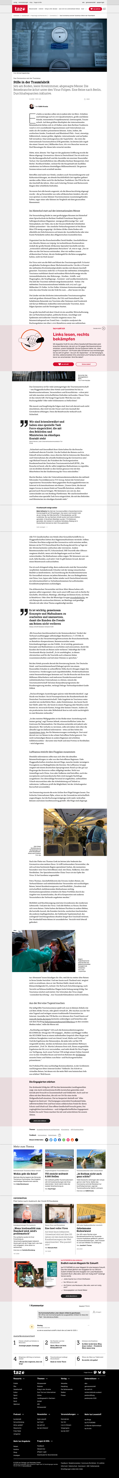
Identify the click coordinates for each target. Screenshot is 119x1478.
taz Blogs (88, 1420)
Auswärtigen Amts (37, 732)
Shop (15, 1452)
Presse (63, 1395)
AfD (38, 1404)
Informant (64, 1466)
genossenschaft (90, 1386)
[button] (104, 9)
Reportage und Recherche (39, 15)
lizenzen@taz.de (26, 1466)
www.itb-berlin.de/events (40, 1019)
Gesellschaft (25, 15)
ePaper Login (41, 1452)
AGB (88, 1466)
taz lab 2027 (65, 1431)
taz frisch (40, 1422)
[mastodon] (95, 1373)
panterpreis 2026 (91, 1398)
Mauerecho (17, 1428)
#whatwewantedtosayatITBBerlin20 (59, 1022)
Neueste (81, 1306)
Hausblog (64, 1386)
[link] (33, 9)
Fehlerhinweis (52, 1135)
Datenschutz (73, 1466)
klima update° (18, 1425)
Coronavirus (53, 15)
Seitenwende (94, 1466)
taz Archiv (88, 1428)
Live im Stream (66, 1425)
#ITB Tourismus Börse (77, 1129)
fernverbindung (18, 1422)
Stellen (63, 1392)
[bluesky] (99, 1373)
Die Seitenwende (67, 1389)
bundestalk (17, 1419)
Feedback (40, 1446)
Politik (15, 1383)
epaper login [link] (100, 2)
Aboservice (41, 1449)
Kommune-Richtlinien (89, 1463)
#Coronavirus (65, 1129)
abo (86, 1383)
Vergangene (65, 1428)
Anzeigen (16, 1455)
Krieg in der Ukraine (44, 1389)
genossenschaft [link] (90, 2)
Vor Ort (63, 1422)
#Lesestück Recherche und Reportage (48, 1129)
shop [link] (31, 2)
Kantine (16, 1449)
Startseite (16, 15)
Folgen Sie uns (88, 1372)
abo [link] (83, 2)
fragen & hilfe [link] (38, 2)
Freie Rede (17, 1431)
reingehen (16, 1434)
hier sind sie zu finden (51, 1317)
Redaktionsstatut (75, 1463)
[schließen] (104, 328)
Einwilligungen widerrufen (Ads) (72, 1469)
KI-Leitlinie (100, 1463)
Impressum (82, 1466)
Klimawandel (41, 1383)
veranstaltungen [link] (23, 2)
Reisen (15, 1446)
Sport (15, 1395)
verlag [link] (15, 2)
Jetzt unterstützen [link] (39, 1121)
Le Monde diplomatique (93, 1426)
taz (19, 1372)
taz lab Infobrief (42, 1428)
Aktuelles (64, 1383)
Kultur (15, 1392)
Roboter (40, 1386)
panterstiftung (90, 1395)
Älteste (88, 1306)
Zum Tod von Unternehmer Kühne (46, 1393)
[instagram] (104, 1373)
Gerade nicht (97, 328)
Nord (15, 1401)
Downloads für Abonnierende (47, 1455)
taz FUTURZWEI (90, 1423)
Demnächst (65, 1419)
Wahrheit (16, 1404)
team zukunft (41, 1419)
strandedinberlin (77, 597)
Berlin (15, 1398)
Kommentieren (42, 1135)
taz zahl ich (88, 1389)
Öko (14, 1386)
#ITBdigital (81, 1055)
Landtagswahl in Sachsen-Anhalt (46, 1399)
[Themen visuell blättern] (86, 9)
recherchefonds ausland (93, 1392)
